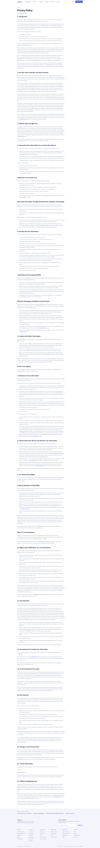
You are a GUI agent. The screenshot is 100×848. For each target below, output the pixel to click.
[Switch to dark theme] (70, 2)
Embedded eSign (28, 1)
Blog (63, 837)
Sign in (73, 1)
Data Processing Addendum (38, 813)
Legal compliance (65, 831)
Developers (41, 1)
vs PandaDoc (31, 835)
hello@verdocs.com (24, 119)
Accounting (42, 833)
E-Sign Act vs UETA (65, 833)
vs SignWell (31, 840)
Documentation (54, 833)
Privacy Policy (65, 846)
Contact (75, 837)
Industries (35, 1)
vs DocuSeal (31, 838)
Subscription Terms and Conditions (24, 813)
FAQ (52, 835)
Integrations (19, 835)
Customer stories (77, 835)
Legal (41, 835)
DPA (72, 846)
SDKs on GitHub (54, 837)
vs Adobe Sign (31, 833)
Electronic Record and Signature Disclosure (55, 813)
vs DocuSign (31, 831)
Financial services (43, 837)
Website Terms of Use (70, 813)
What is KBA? (64, 835)
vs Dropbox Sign (31, 837)
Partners (75, 833)
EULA (69, 846)
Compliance (53, 1)
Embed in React (54, 831)
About (75, 831)
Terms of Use (60, 846)
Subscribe (80, 825)
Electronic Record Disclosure (78, 846)
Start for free (79, 1)
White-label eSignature (21, 833)
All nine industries (43, 838)
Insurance (42, 831)
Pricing (58, 1)
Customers (47, 1)
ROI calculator (19, 838)
